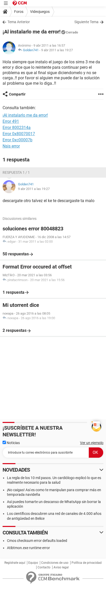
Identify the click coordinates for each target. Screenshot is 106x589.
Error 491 (11, 121)
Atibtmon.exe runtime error (28, 548)
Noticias (13, 443)
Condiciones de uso (54, 563)
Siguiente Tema (86, 22)
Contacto (44, 567)
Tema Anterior (18, 22)
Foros (18, 12)
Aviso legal (61, 567)
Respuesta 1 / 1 (16, 172)
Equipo (33, 563)
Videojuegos (40, 12)
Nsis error (11, 146)
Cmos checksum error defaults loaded (37, 541)
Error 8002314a (17, 127)
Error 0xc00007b (17, 139)
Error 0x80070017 (19, 133)
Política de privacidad (87, 563)
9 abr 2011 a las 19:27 (57, 50)
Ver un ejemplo (91, 443)
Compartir (17, 94)
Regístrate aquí (14, 563)
